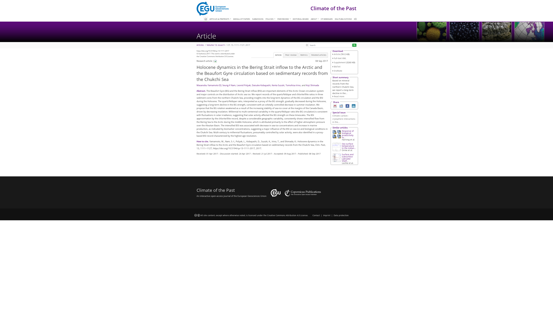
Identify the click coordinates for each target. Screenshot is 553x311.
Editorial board (301, 19)
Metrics (304, 55)
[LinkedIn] (354, 105)
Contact (316, 215)
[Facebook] (347, 105)
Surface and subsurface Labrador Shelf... (348, 157)
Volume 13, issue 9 (216, 45)
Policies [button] (270, 19)
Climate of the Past (333, 8)
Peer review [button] (283, 19)
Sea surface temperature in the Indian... (349, 145)
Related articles (318, 55)
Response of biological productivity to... (348, 134)
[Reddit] (341, 105)
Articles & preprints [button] (219, 19)
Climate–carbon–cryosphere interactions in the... (343, 118)
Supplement (340, 62)
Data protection (341, 215)
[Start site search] (354, 45)
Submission (257, 19)
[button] (307, 45)
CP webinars (327, 19)
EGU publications (343, 19)
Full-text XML (340, 58)
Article (278, 55)
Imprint (326, 215)
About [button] (314, 19)
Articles (200, 45)
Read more (339, 96)
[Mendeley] (335, 105)
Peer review (291, 55)
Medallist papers (241, 19)
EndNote (338, 70)
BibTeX (337, 66)
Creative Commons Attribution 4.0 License (287, 215)
